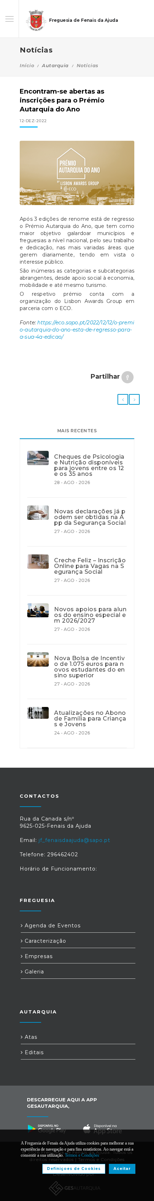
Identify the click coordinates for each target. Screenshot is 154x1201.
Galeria (33, 971)
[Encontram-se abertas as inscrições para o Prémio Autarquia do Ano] (77, 173)
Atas (30, 1037)
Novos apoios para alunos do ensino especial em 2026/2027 (90, 615)
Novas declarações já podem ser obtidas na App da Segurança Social (90, 517)
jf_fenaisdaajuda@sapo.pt (74, 840)
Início (27, 65)
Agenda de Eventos (52, 925)
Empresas (38, 956)
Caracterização (44, 941)
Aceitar (122, 1168)
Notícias (87, 65)
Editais (33, 1052)
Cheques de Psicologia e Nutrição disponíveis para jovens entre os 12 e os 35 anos (89, 465)
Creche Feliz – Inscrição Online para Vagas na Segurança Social (90, 566)
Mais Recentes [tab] (77, 430)
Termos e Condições (82, 1155)
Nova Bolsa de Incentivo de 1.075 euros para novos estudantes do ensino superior (89, 667)
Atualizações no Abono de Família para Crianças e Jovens (90, 718)
